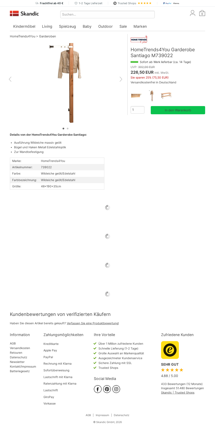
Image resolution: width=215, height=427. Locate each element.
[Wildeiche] (138, 95)
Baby (87, 26)
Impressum (102, 415)
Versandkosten (20, 348)
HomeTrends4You (22, 36)
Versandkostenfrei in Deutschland (153, 82)
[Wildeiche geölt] (167, 95)
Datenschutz (18, 357)
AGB (13, 343)
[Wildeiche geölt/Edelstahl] (153, 95)
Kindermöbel (24, 26)
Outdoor (105, 26)
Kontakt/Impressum (23, 366)
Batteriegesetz (20, 371)
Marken (140, 26)
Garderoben (47, 36)
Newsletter (17, 362)
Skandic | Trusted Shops (177, 392)
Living (47, 26)
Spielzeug (67, 26)
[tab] (63, 128)
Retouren (16, 352)
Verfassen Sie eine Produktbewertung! (93, 323)
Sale (123, 26)
